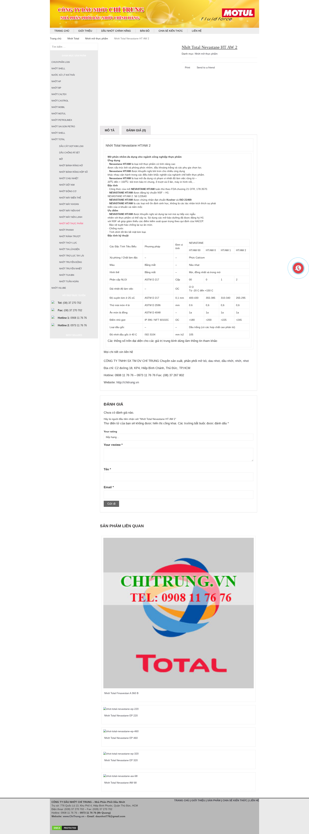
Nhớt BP (56, 88)
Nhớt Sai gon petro (63, 126)
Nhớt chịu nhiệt (68, 178)
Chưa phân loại (61, 62)
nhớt (238, 361)
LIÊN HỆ (254, 800)
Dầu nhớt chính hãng (116, 30)
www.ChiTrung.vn (73, 816)
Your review (113, 445)
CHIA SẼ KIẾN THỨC (235, 800)
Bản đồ (144, 30)
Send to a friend (205, 67)
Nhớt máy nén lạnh (70, 217)
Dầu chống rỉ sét (69, 152)
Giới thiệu (85, 30)
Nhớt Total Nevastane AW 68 (120, 782)
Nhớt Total (73, 38)
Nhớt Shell (58, 68)
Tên (107, 469)
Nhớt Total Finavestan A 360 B (121, 693)
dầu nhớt (227, 361)
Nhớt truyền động (70, 262)
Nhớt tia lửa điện (69, 249)
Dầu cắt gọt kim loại (71, 146)
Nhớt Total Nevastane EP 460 (121, 737)
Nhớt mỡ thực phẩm (96, 38)
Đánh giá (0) (136, 130)
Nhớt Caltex (59, 94)
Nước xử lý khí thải (63, 75)
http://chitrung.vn (127, 382)
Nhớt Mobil (58, 107)
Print (187, 67)
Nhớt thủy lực (68, 243)
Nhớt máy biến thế (70, 198)
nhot (246, 361)
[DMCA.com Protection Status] (65, 827)
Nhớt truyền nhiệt (70, 268)
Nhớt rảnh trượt (69, 236)
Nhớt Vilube (59, 288)
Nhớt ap (56, 81)
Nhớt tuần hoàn (69, 281)
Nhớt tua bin (66, 275)
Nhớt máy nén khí (69, 210)
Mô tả (109, 130)
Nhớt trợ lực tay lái (71, 255)
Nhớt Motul (59, 113)
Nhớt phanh (66, 230)
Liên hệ (197, 30)
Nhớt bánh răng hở (71, 165)
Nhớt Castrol (60, 101)
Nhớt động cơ (67, 191)
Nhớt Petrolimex (62, 120)
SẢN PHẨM (213, 800)
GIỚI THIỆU (198, 800)
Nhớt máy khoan (69, 204)
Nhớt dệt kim (67, 185)
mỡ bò (202, 361)
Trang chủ (61, 30)
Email (109, 487)
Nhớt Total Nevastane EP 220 (121, 715)
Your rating (110, 431)
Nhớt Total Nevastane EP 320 (121, 760)
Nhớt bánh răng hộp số (73, 172)
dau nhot (214, 361)
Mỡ (61, 159)
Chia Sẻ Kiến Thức (171, 30)
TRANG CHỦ (181, 800)
